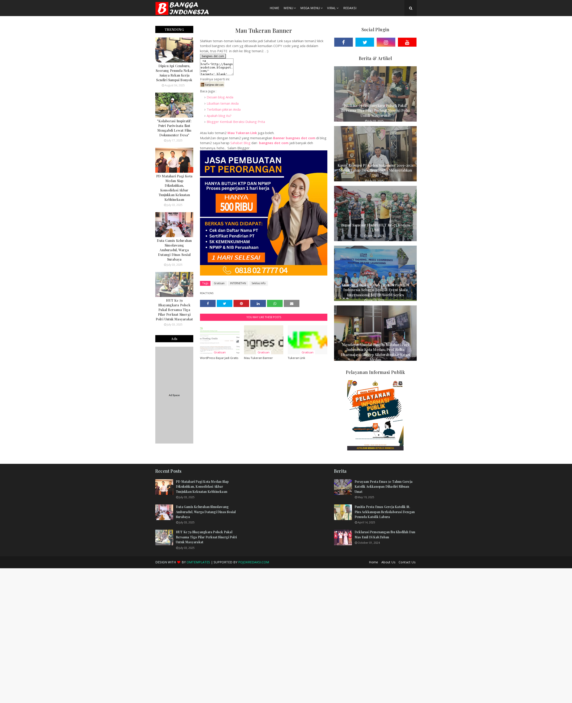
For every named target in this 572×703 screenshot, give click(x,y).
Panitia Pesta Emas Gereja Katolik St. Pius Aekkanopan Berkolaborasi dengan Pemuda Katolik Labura (385, 512)
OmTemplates (198, 562)
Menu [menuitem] (288, 8)
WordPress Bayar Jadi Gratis (219, 358)
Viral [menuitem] (331, 8)
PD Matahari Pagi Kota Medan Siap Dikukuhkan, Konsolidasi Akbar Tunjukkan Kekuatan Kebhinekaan (174, 188)
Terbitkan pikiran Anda (224, 109)
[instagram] (385, 42)
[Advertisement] (286, 500)
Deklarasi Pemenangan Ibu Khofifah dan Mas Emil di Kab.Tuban (385, 534)
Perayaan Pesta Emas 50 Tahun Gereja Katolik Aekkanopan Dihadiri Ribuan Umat (383, 486)
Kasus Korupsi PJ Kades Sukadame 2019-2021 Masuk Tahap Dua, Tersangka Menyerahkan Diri (375, 170)
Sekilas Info (259, 283)
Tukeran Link (296, 358)
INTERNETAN (238, 283)
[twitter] (364, 42)
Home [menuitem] (274, 8)
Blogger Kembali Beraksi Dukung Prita (236, 121)
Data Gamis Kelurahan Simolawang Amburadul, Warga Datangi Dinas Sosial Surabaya (174, 249)
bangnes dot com (273, 143)
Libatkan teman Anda (223, 103)
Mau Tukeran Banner (258, 358)
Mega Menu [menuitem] (310, 8)
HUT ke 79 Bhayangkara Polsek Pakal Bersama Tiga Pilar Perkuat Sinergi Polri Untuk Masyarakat (174, 309)
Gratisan (219, 283)
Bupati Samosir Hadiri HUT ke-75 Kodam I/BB (375, 227)
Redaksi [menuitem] (349, 8)
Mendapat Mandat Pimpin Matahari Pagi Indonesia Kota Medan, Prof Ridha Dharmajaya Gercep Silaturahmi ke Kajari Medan (375, 352)
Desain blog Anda (220, 97)
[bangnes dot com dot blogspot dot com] (212, 86)
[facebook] (343, 42)
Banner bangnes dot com (294, 138)
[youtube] (407, 42)
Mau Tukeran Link (242, 133)
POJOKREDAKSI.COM (253, 562)
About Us (388, 562)
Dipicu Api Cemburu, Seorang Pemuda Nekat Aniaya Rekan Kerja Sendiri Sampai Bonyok (174, 73)
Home (373, 562)
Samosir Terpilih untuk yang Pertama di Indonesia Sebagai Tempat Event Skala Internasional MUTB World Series (375, 289)
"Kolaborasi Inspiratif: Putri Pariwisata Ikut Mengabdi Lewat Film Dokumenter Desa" (174, 128)
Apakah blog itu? (219, 115)
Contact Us (407, 562)
